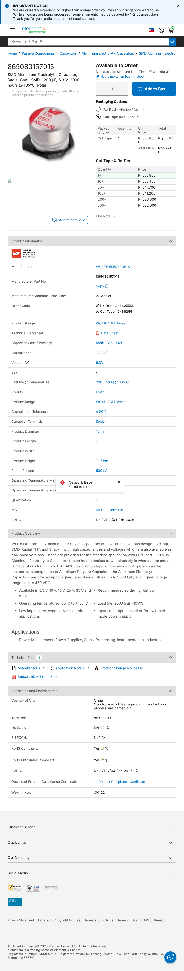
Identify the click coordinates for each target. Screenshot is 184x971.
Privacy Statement (21, 920)
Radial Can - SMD (110, 343)
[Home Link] (42, 30)
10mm (100, 431)
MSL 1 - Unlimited (109, 510)
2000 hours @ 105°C (112, 382)
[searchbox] (88, 42)
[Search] (172, 42)
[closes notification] (178, 6)
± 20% (101, 412)
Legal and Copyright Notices (59, 920)
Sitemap (158, 920)
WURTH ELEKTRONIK (113, 267)
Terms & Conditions (98, 920)
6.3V (100, 362)
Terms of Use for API (133, 920)
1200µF (102, 353)
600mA (102, 470)
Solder (101, 421)
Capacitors (68, 53)
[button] (12, 30)
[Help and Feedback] (170, 957)
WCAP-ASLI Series (110, 323)
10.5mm (102, 461)
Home (12, 53)
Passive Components (38, 53)
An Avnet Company (22, 946)
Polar (100, 392)
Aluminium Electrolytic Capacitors (108, 53)
